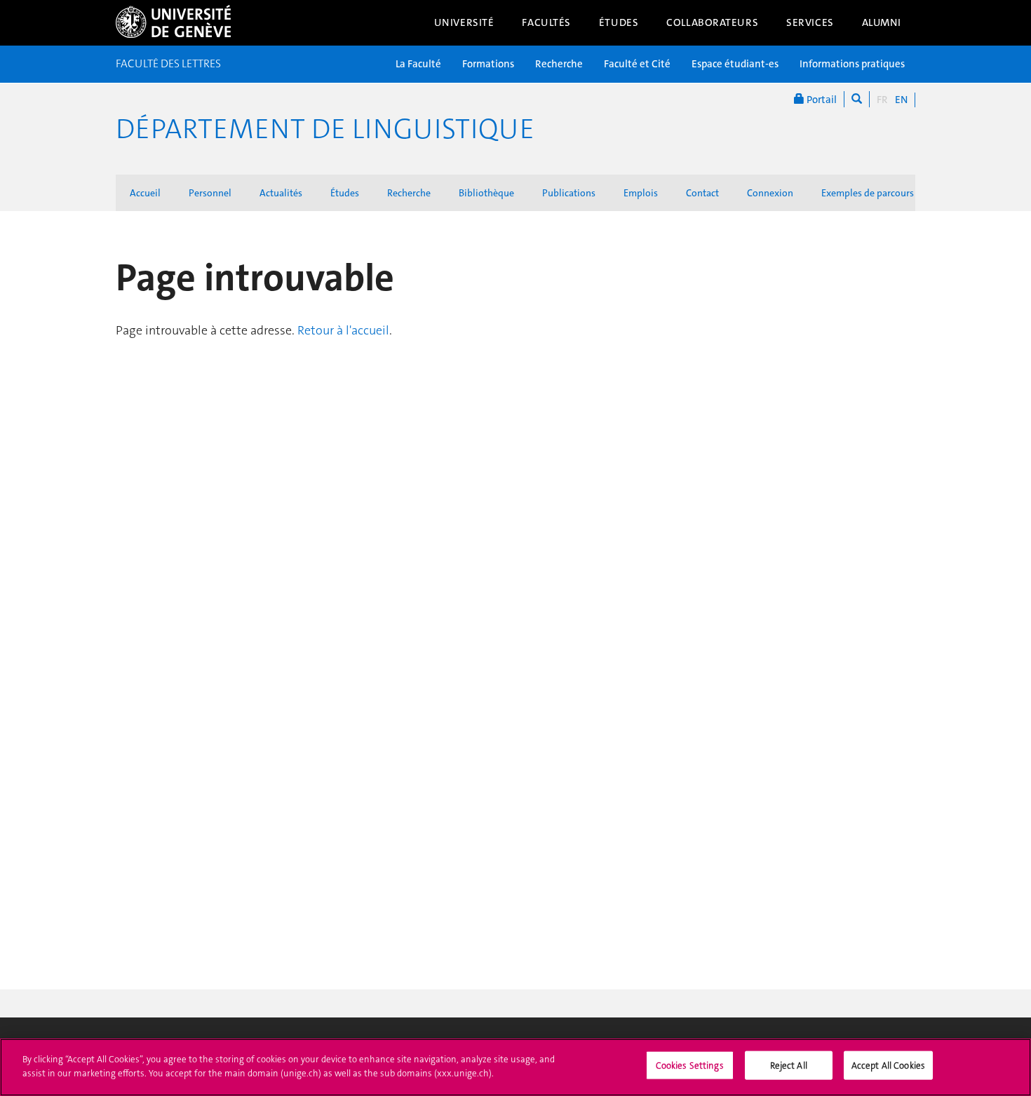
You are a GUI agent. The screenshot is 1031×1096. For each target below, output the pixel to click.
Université (464, 22)
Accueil (145, 193)
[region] (515, 1067)
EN (901, 100)
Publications (568, 193)
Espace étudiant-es (735, 64)
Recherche (559, 64)
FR (882, 100)
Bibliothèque (486, 193)
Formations (488, 64)
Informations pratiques (852, 64)
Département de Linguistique (325, 129)
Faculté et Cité (637, 64)
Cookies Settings (690, 1065)
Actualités (281, 193)
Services (810, 22)
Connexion (770, 193)
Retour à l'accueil (343, 330)
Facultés (546, 22)
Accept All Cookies (888, 1065)
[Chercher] (856, 99)
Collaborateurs (712, 22)
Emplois (641, 193)
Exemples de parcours (867, 193)
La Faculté (418, 64)
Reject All (788, 1065)
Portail (820, 100)
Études (618, 22)
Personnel (210, 193)
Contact (702, 193)
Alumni (881, 22)
